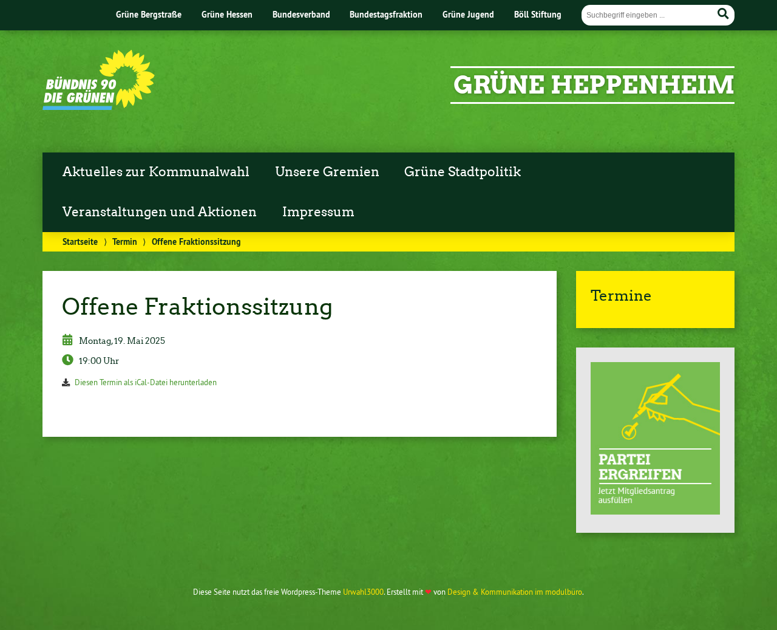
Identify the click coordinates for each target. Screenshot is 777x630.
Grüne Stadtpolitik (462, 172)
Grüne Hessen (227, 14)
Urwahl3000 (363, 592)
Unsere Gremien (327, 172)
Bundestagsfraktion (386, 14)
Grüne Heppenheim (594, 85)
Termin (124, 241)
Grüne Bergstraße (149, 14)
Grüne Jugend (468, 14)
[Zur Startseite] (98, 106)
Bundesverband (301, 14)
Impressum (318, 212)
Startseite (80, 241)
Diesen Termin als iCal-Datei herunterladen (146, 382)
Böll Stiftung (538, 14)
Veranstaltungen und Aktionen (160, 212)
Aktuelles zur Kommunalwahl (156, 172)
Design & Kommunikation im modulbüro (514, 592)
